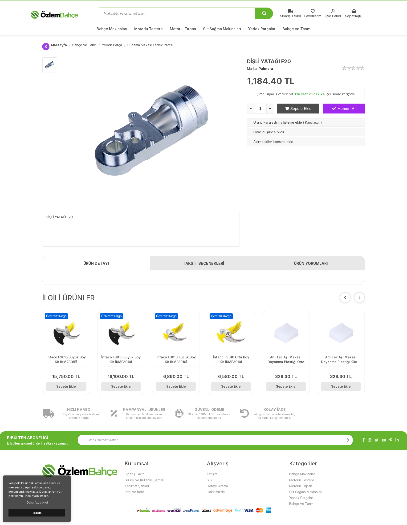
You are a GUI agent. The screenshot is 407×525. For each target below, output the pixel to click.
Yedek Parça (112, 45)
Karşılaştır (312, 122)
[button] (359, 297)
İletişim (212, 474)
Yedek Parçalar (261, 28)
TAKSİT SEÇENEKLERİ (203, 263)
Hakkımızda (216, 492)
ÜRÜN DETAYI (96, 263)
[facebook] (363, 440)
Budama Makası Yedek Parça (150, 45)
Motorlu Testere (148, 28)
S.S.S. (211, 480)
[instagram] (370, 440)
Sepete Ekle (300, 108)
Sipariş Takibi (135, 474)
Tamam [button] (36, 512)
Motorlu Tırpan (183, 28)
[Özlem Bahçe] (67, 13)
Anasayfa (58, 45)
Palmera (266, 69)
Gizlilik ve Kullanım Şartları (144, 480)
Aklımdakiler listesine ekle (273, 142)
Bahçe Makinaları (112, 28)
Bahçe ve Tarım (296, 28)
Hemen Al (345, 108)
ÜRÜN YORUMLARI (311, 263)
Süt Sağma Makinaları (222, 28)
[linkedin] (397, 440)
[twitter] (377, 440)
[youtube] (384, 440)
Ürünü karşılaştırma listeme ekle (277, 122)
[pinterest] (390, 440)
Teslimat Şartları (137, 486)
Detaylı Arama (217, 486)
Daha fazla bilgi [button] (37, 502)
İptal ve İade (134, 492)
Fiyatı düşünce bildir (268, 132)
